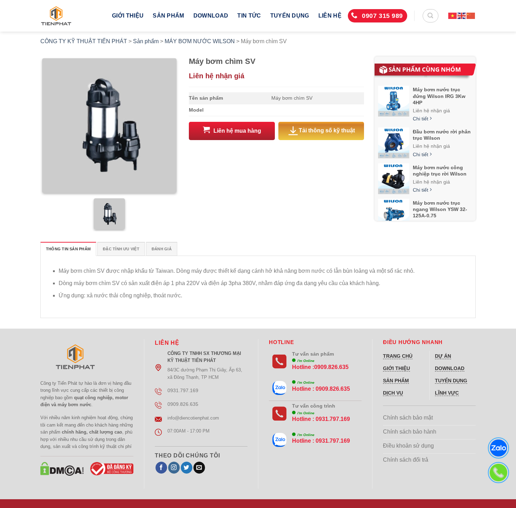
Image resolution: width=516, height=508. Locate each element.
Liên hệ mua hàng (237, 131)
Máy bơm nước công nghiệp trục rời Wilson (440, 171)
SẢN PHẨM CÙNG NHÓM (425, 69)
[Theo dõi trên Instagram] (174, 468)
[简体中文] (471, 15)
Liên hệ (330, 16)
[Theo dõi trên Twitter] (186, 468)
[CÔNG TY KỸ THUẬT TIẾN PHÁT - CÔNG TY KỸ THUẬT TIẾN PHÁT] (70, 16)
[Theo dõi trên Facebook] (161, 468)
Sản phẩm (168, 16)
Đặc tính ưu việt (121, 249)
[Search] (430, 15)
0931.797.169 (333, 419)
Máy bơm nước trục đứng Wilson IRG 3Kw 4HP (439, 96)
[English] (462, 15)
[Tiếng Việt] (452, 15)
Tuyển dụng (289, 16)
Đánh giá (162, 249)
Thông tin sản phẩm (68, 249)
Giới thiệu (128, 16)
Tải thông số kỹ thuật (327, 131)
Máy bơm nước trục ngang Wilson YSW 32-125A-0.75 (440, 209)
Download (211, 16)
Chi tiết (421, 118)
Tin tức (249, 16)
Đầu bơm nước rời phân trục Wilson (442, 135)
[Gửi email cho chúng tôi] (199, 468)
